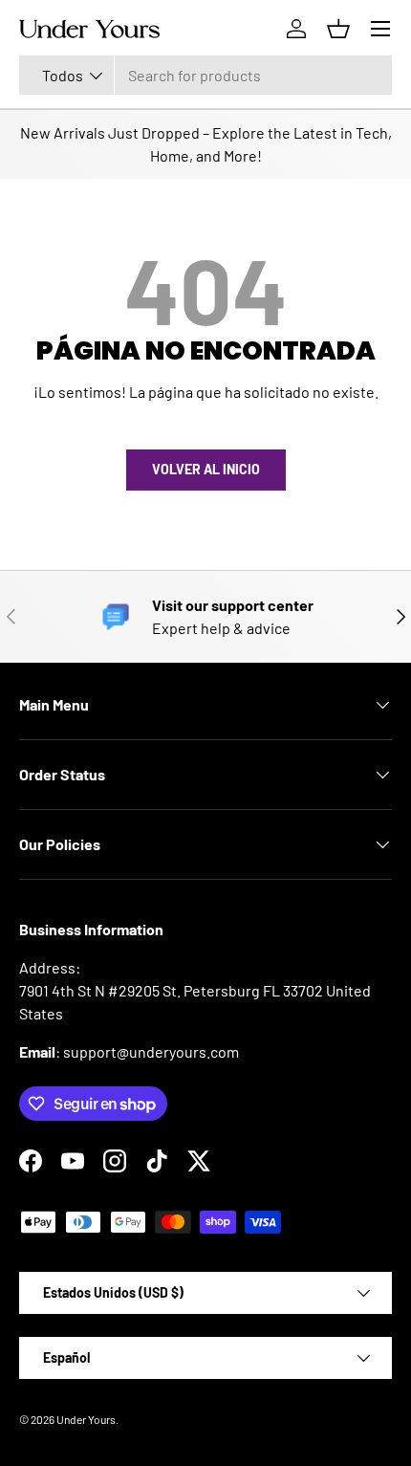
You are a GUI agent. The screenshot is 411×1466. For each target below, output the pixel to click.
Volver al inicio (206, 469)
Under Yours (86, 1419)
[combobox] (205, 75)
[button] (338, 29)
